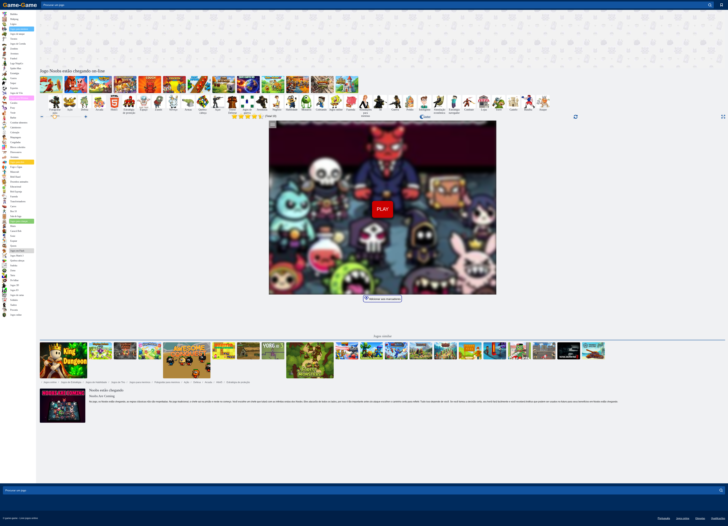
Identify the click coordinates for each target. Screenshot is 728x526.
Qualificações (718, 518)
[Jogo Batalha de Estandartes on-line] (297, 84)
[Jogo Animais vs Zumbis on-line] (371, 350)
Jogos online (50, 382)
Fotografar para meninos (167, 382)
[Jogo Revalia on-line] (347, 84)
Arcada (208, 382)
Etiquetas (700, 518)
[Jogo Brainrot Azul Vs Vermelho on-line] (347, 350)
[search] (710, 5)
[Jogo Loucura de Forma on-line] (149, 350)
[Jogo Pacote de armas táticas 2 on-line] (568, 350)
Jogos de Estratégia (70, 382)
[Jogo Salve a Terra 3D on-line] (248, 84)
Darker (427, 116)
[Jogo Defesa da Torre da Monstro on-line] (223, 350)
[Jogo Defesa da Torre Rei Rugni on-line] (445, 350)
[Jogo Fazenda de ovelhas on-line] (470, 350)
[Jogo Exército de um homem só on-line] (51, 84)
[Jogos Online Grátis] (20, 5)
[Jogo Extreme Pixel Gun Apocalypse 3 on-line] (544, 350)
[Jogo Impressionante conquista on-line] (186, 360)
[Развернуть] (723, 116)
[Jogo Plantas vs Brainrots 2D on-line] (273, 84)
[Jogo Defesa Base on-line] (248, 350)
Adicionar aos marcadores (385, 298)
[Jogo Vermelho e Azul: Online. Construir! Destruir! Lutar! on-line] (396, 350)
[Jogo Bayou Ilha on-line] (494, 350)
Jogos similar (382, 336)
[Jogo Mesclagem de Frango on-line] (174, 84)
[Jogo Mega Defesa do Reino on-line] (100, 350)
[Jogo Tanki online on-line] (593, 350)
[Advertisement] (211, 38)
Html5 (219, 382)
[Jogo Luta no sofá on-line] (149, 84)
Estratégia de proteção (238, 382)
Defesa (197, 382)
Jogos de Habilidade (96, 382)
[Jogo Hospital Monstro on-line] (519, 350)
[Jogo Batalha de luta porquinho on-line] (75, 84)
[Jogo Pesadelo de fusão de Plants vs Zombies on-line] (125, 350)
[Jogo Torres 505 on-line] (421, 350)
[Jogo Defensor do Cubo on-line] (223, 84)
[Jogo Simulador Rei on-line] (125, 84)
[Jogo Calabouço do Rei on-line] (63, 360)
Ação (186, 382)
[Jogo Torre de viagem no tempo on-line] (100, 84)
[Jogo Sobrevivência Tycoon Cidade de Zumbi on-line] (322, 84)
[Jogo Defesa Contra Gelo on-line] (199, 84)
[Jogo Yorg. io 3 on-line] (273, 350)
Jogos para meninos (139, 382)
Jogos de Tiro (118, 382)
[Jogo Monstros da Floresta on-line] (310, 360)
